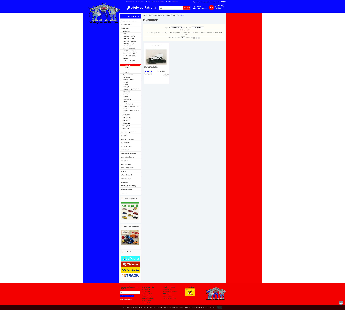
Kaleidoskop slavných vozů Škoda (131, 107)
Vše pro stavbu (126, 164)
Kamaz (127, 67)
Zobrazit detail (161, 71)
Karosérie (126, 94)
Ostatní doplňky (128, 104)
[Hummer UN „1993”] (156, 57)
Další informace (211, 307)
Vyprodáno (184, 34)
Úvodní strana (130, 1)
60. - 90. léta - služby (129, 55)
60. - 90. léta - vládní (129, 51)
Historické (126, 34)
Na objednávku (167, 32)
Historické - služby (128, 43)
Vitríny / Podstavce (127, 139)
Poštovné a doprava (147, 300)
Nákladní (126, 82)
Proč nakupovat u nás (147, 293)
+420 (201, 2)
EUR (225, 2)
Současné (126, 58)
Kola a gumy (127, 99)
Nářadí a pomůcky (127, 168)
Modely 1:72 (126, 120)
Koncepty (126, 72)
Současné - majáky (129, 60)
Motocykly (126, 87)
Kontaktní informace (171, 1)
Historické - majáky (129, 36)
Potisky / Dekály (126, 146)
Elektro (123, 171)
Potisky (125, 96)
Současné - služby (128, 79)
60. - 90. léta (127, 46)
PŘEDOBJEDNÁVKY (126, 189)
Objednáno (177, 32)
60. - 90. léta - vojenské (130, 53)
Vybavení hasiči (128, 75)
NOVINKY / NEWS (126, 24)
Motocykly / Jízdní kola (128, 132)
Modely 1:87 (126, 115)
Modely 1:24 (126, 123)
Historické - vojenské (129, 41)
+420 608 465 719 (167, 289)
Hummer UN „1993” (156, 45)
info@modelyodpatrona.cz (213, 2)
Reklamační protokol (168, 296)
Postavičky (124, 135)
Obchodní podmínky (158, 1)
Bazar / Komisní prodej (128, 186)
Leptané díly (125, 150)
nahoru (341, 303)
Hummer (128, 65)
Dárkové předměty (127, 175)
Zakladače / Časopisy (127, 157)
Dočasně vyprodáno (154, 32)
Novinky (148, 1)
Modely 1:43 (126, 31)
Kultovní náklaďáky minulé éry (131, 111)
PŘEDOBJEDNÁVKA (198, 32)
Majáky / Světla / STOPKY (130, 89)
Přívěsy (125, 84)
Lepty (125, 101)
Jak (146, 291)
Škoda (127, 70)
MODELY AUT (125, 28)
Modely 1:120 (126, 117)
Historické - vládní (128, 39)
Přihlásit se (200, 6)
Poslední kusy (187, 32)
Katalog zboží (139, 1)
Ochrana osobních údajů (148, 298)
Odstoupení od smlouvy (169, 298)
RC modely (124, 160)
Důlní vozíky (127, 77)
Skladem (209, 32)
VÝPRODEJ (124, 193)
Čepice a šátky (125, 182)
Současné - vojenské (129, 63)
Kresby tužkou (126, 178)
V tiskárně (217, 32)
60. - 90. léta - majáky (129, 48)
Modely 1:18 (126, 126)
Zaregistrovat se (202, 8)
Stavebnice (126, 92)
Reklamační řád (146, 302)
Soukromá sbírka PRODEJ (129, 21)
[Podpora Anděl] (190, 296)
